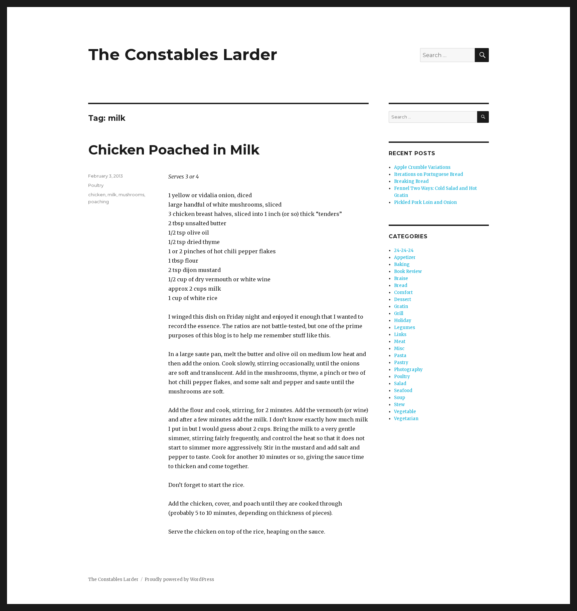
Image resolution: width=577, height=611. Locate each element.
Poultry (96, 185)
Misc (399, 348)
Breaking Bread (411, 181)
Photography (408, 369)
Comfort (403, 292)
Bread (400, 285)
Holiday (402, 320)
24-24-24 (404, 250)
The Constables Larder (182, 54)
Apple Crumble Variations (422, 167)
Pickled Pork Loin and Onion (425, 202)
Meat (399, 341)
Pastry (401, 362)
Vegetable (405, 411)
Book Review (408, 271)
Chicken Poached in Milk (173, 149)
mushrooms (131, 194)
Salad (400, 383)
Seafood (403, 390)
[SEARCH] (483, 117)
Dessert (402, 299)
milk (112, 194)
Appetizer (405, 257)
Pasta (400, 355)
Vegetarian (406, 418)
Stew (399, 404)
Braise (401, 278)
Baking (402, 264)
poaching (98, 201)
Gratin (401, 306)
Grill (398, 313)
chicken (97, 194)
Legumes (404, 327)
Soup (399, 397)
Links (400, 334)
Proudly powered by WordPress (179, 579)
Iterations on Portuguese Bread (428, 174)
